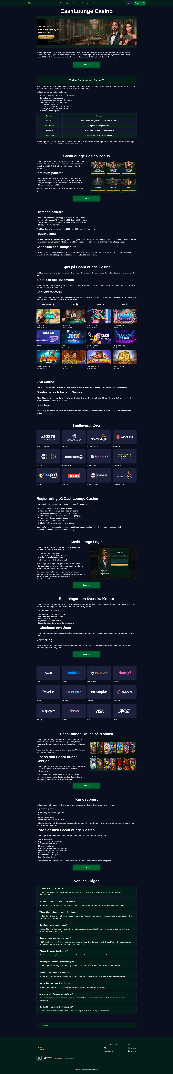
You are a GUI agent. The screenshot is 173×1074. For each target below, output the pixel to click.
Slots (123, 304)
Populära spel (47, 304)
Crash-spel (97, 304)
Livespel (72, 304)
